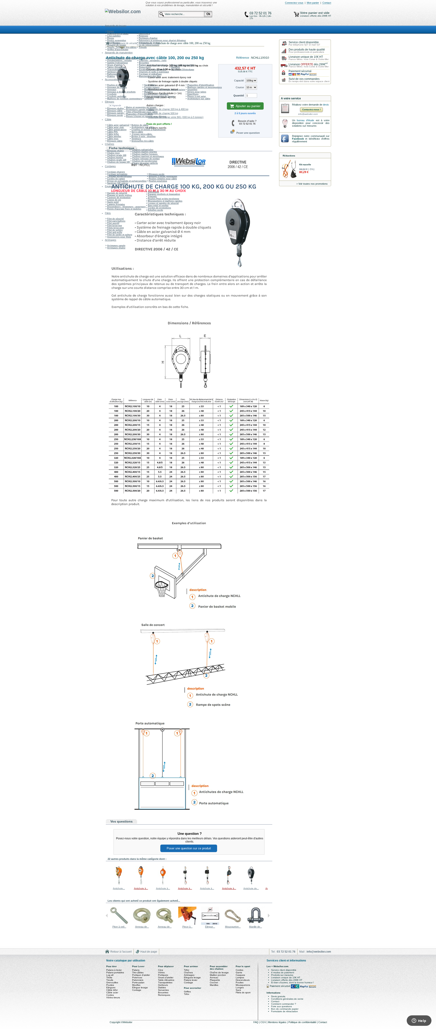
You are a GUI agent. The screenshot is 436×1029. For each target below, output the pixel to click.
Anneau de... (142, 926)
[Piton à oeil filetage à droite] (119, 924)
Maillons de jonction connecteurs (124, 99)
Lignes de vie (114, 200)
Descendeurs (243, 980)
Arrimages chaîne (116, 248)
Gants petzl (113, 202)
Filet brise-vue (114, 225)
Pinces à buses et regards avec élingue (146, 116)
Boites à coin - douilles (156, 94)
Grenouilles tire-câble (142, 141)
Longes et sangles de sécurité (163, 203)
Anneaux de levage (117, 87)
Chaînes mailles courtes (144, 152)
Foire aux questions (281, 1006)
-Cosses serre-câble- (141, 134)
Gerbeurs (112, 72)
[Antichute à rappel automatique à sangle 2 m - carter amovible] (207, 883)
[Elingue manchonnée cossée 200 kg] (210, 924)
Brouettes (144, 63)
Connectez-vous (294, 2)
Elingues (110, 987)
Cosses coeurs (151, 87)
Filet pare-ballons (116, 221)
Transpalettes (114, 69)
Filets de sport (243, 992)
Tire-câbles (138, 972)
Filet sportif (113, 223)
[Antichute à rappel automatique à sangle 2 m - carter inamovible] (185, 883)
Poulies (110, 985)
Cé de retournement (149, 45)
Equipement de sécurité (125, 43)
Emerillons (192, 94)
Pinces (110, 38)
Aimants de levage (116, 45)
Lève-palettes (114, 36)
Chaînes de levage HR (118, 162)
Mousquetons (243, 985)
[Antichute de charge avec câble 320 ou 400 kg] (251, 883)
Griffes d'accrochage (117, 49)
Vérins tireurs (113, 997)
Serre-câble (150, 85)
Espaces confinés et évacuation (164, 194)
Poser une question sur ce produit (189, 848)
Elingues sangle (115, 113)
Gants (239, 972)
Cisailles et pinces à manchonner (148, 129)
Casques (240, 975)
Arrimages (189, 975)
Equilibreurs (113, 43)
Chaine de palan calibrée (145, 163)
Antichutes (153, 192)
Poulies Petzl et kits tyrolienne (163, 199)
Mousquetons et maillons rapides (165, 201)
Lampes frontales (116, 204)
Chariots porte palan (118, 34)
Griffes (187, 991)
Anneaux (111, 89)
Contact (326, 2)
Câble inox (112, 139)
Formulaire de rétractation (284, 1011)
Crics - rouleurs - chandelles (122, 58)
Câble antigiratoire (116, 129)
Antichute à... (141, 888)
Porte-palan (138, 982)
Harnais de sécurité (117, 193)
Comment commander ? (283, 1004)
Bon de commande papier (284, 1009)
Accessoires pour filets (119, 237)
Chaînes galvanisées (142, 149)
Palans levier (190, 980)
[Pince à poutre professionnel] (187, 924)
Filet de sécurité (115, 219)
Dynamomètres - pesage (119, 60)
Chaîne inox (113, 153)
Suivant (269, 875)
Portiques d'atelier (148, 38)
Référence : (243, 57)
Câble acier (112, 992)
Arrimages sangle (116, 245)
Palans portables (115, 972)
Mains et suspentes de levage (159, 96)
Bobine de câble (139, 125)
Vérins (161, 972)
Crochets (111, 94)
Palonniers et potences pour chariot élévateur (162, 40)
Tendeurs (149, 99)
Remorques (145, 67)
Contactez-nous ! (311, 109)
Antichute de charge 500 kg (163, 113)
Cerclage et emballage (150, 74)
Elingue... (210, 926)
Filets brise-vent (115, 228)
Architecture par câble (198, 99)
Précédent (107, 875)
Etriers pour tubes (196, 92)
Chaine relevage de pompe (146, 159)
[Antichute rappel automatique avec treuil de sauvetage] (119, 883)
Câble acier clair (115, 127)
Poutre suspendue (116, 40)
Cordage (136, 990)
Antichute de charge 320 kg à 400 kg (168, 109)
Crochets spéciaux (116, 96)
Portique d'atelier (141, 975)
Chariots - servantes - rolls (152, 60)
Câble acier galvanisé (118, 125)
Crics (160, 970)
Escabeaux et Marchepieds (152, 69)
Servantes (163, 990)
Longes (240, 987)
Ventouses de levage (149, 43)
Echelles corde (155, 210)
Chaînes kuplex (115, 157)
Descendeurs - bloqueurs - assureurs (126, 207)
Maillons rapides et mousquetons (204, 87)
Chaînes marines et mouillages (148, 156)
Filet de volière (115, 230)
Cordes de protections (159, 208)
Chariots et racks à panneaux (154, 72)
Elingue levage (140, 987)
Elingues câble (114, 111)
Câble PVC (112, 132)
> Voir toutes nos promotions (312, 183)
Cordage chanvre (116, 172)
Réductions (289, 155)
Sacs (238, 990)
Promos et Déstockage (182, 69)
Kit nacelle (305, 164)
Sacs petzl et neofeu (158, 205)
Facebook (298, 138)
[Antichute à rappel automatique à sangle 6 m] (229, 883)
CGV (263, 1022)
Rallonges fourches (117, 74)
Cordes (110, 995)
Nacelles (175, 67)
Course (240, 87)
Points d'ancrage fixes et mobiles (124, 209)
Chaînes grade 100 (116, 155)
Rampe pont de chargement (153, 65)
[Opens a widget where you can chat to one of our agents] (418, 1021)
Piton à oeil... (119, 926)
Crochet (214, 982)
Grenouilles (112, 982)
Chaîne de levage (219, 972)
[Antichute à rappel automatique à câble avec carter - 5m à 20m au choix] (163, 883)
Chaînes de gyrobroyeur (144, 161)
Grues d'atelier (114, 65)
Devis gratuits (278, 996)
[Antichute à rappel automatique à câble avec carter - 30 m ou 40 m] (141, 883)
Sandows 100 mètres (117, 183)
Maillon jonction (218, 975)
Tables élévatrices (116, 67)
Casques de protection (119, 197)
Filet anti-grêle (114, 232)
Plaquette (215, 980)
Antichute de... (251, 888)
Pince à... (187, 926)
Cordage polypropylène (119, 176)
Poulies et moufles (116, 85)
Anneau (214, 977)
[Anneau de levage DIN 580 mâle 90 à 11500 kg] (165, 924)
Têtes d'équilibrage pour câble (142, 112)
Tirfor (186, 970)
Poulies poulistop (158, 181)
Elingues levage (192, 977)
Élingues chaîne (115, 108)
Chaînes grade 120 (116, 160)
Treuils (109, 980)
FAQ (256, 1022)
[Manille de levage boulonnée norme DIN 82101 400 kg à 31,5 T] (255, 924)
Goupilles (192, 89)
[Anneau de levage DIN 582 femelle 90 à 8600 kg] (142, 924)
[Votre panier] (296, 14)
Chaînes (188, 972)
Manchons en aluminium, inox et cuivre (164, 89)
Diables (111, 76)
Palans (110, 31)
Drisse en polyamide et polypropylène (126, 181)
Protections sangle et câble (140, 109)
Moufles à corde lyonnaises (163, 176)
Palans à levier (114, 970)
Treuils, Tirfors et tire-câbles (121, 47)
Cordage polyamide (117, 174)
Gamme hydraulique (117, 63)
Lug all (109, 975)
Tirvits (109, 977)
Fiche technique (121, 148)
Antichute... (119, 888)
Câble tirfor (113, 134)
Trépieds (152, 196)
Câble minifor (114, 136)
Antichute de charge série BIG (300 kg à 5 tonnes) (175, 117)
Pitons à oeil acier (196, 96)
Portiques (163, 975)
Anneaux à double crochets (121, 92)
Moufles (136, 985)
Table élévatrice (166, 980)
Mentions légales (277, 1022)
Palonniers (144, 34)
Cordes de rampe (116, 179)
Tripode (143, 47)
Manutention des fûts (150, 76)
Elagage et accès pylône (119, 195)
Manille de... (255, 926)
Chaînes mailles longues (145, 154)
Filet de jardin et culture (119, 235)
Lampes (240, 977)
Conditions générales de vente (287, 999)
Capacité (239, 80)
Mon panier (313, 2)
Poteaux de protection (182, 65)
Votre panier (309, 13)
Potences (143, 36)
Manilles (148, 92)
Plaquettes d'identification (200, 85)
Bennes (143, 58)
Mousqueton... (233, 926)
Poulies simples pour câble (163, 179)
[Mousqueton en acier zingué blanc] (233, 924)
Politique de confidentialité (302, 1022)
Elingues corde (115, 115)
